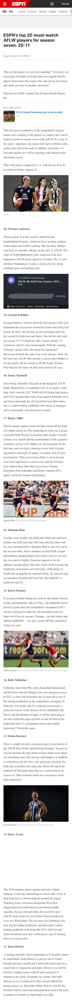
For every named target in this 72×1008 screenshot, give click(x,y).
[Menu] (4, 4)
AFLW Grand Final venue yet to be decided (39, 112)
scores (65, 4)
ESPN (19, 4)
